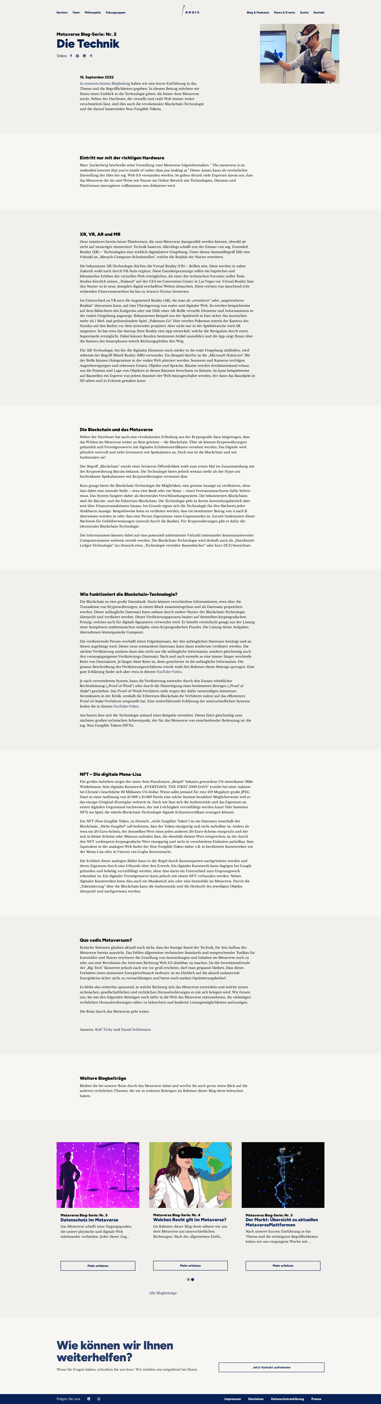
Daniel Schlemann (136, 1029)
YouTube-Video (169, 672)
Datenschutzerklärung (287, 1399)
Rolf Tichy (104, 1029)
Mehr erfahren (98, 1266)
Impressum (232, 1399)
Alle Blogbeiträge (163, 1293)
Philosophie (93, 12)
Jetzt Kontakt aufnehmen (272, 1367)
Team (76, 12)
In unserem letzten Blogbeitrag (105, 83)
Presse (316, 1399)
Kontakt (319, 12)
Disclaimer (256, 1399)
